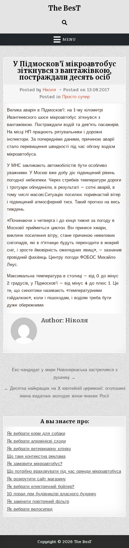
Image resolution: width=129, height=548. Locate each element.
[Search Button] (64, 22)
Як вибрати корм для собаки (36, 433)
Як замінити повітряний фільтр (38, 501)
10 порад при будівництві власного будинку (51, 494)
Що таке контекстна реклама (36, 456)
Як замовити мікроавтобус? (35, 463)
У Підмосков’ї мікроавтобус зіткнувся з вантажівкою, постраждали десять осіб (64, 70)
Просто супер (76, 97)
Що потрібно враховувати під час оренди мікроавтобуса (64, 471)
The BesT (64, 8)
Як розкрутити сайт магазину (36, 479)
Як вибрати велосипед (30, 509)
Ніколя (49, 90)
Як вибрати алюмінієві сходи (36, 441)
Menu (69, 39)
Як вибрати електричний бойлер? (40, 486)
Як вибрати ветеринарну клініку (39, 448)
